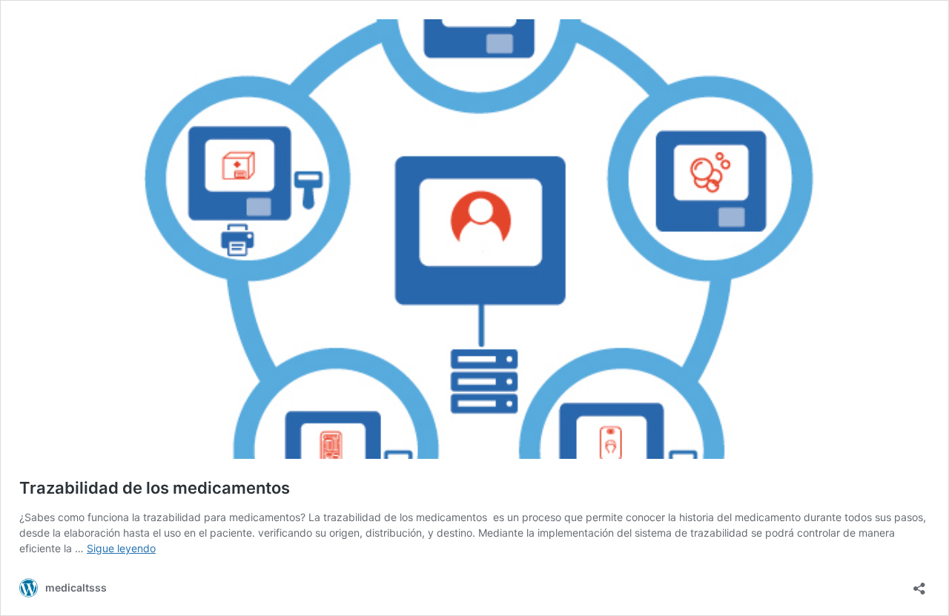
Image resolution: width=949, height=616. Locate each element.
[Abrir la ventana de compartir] (919, 583)
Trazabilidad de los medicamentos (154, 487)
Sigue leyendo (121, 548)
